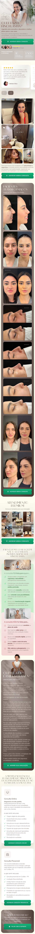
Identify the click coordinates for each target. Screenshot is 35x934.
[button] (4, 93)
